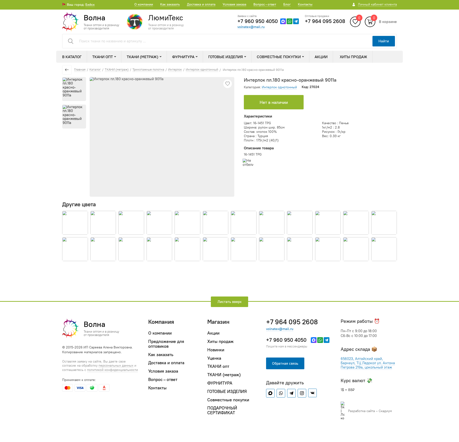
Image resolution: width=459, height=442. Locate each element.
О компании (143, 4)
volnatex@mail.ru (251, 27)
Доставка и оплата (201, 4)
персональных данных (115, 366)
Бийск (90, 4)
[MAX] (283, 21)
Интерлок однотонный (279, 87)
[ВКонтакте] (312, 393)
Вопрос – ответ (264, 4)
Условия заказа (234, 4)
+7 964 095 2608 (325, 21)
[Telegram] (296, 21)
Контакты (305, 4)
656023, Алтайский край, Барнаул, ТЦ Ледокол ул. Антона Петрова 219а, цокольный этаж (368, 362)
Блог (287, 4)
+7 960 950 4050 (257, 21)
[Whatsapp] (289, 21)
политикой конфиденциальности (112, 370)
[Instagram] (302, 393)
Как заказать (170, 4)
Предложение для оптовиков (166, 344)
